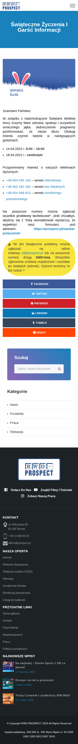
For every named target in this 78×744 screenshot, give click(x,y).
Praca (14, 423)
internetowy (52, 180)
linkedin (41, 313)
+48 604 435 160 (18, 180)
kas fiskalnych (54, 186)
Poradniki (17, 414)
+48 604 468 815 (18, 193)
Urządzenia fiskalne (14, 585)
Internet (7, 557)
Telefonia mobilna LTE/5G (18, 571)
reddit (41, 332)
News (14, 405)
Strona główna (11, 613)
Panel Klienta (10, 627)
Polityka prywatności (15, 648)
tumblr (41, 322)
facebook (41, 284)
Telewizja (16, 432)
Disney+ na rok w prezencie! (34, 680)
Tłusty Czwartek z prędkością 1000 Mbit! (42, 695)
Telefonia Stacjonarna (15, 564)
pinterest (41, 303)
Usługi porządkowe (14, 599)
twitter (41, 293)
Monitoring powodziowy (16, 592)
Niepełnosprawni (12, 634)
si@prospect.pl (32, 253)
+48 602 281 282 (18, 186)
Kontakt (7, 620)
